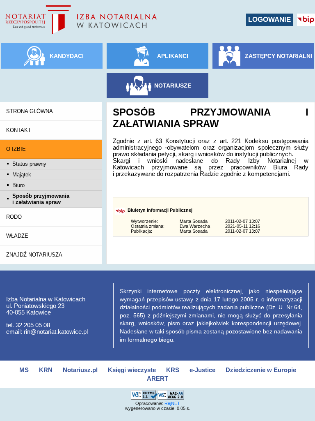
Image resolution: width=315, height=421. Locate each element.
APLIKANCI (172, 56)
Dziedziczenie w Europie (261, 370)
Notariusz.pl (80, 370)
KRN (45, 370)
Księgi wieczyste (132, 370)
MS (24, 370)
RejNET (172, 403)
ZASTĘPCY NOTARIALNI (278, 56)
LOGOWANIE (269, 19)
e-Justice (202, 370)
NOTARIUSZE (172, 85)
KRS (172, 370)
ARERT (157, 378)
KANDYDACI (67, 56)
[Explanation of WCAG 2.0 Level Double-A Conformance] (171, 393)
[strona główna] (81, 19)
